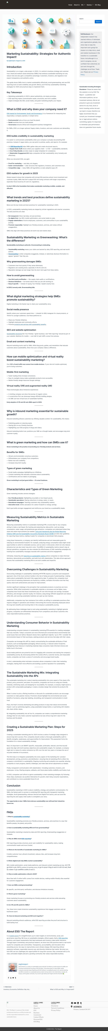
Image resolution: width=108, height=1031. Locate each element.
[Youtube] (13, 978)
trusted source (14, 936)
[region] (21, 1019)
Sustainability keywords (14, 334)
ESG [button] (82, 5)
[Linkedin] (11, 978)
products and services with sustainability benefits (30, 324)
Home (70, 5)
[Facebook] (8, 978)
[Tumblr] (15, 978)
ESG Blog (97, 5)
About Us (77, 5)
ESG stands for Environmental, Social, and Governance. (24, 113)
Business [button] (89, 5)
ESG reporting (63, 938)
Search (81, 18)
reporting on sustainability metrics (35, 556)
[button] (83, 5)
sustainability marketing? (21, 816)
